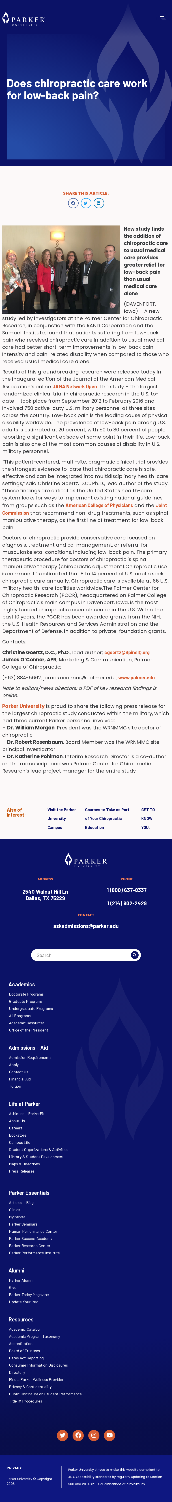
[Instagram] (93, 1435)
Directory (17, 1372)
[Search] (135, 955)
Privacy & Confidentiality (30, 1386)
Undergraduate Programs (31, 1008)
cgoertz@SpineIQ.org (127, 652)
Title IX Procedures (25, 1400)
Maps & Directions (24, 1163)
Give (12, 1287)
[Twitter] (62, 1435)
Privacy (14, 1468)
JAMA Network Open (74, 386)
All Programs (20, 1015)
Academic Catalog (24, 1329)
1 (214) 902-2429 (127, 903)
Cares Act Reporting (26, 1357)
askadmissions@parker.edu (86, 926)
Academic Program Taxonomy (34, 1336)
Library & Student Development (36, 1156)
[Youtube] (109, 1435)
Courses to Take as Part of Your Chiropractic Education (107, 818)
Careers (15, 1127)
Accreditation (20, 1343)
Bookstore (17, 1135)
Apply (14, 1064)
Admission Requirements (30, 1057)
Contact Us (18, 1071)
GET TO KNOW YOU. (148, 818)
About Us (17, 1120)
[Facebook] (78, 1435)
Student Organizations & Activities (38, 1149)
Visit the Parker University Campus (61, 818)
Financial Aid (20, 1078)
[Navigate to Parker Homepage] (23, 18)
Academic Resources (27, 1022)
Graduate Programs (26, 1001)
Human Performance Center (33, 1231)
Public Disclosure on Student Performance (45, 1393)
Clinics (14, 1209)
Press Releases (21, 1170)
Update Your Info (23, 1301)
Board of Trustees (24, 1350)
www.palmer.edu (136, 677)
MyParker (17, 1216)
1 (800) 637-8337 (127, 890)
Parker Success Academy (30, 1238)
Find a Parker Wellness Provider (36, 1379)
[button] (73, 203)
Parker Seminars (23, 1223)
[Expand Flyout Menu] (163, 18)
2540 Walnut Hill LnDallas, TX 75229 (45, 894)
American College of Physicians (99, 505)
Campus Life (19, 1142)
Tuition (15, 1086)
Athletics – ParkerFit (27, 1113)
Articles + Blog (21, 1202)
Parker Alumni (21, 1280)
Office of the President (28, 1029)
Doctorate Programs (26, 994)
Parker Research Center (29, 1245)
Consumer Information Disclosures (38, 1365)
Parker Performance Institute (34, 1252)
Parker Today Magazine (29, 1294)
